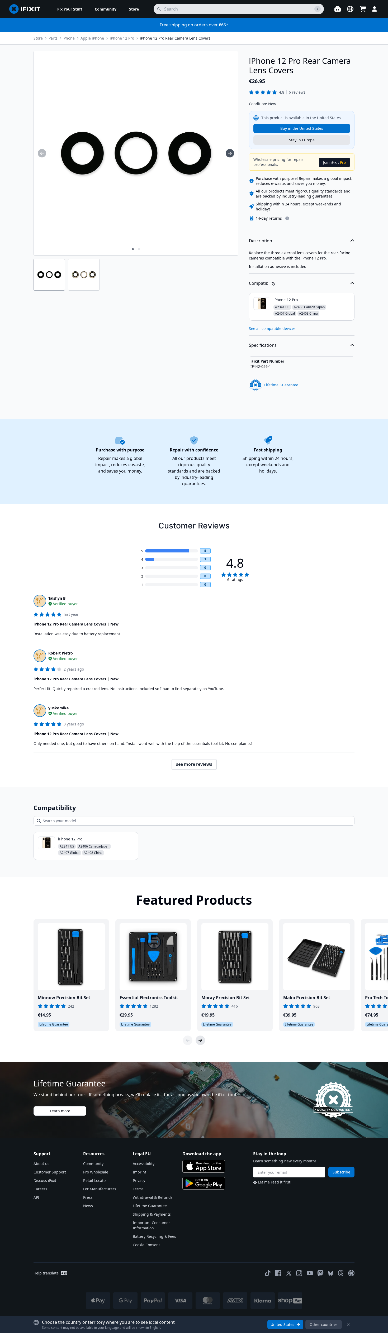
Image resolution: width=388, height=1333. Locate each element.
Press (88, 1197)
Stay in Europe (302, 139)
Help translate (46, 1273)
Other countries (324, 1324)
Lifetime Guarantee (150, 1205)
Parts (53, 38)
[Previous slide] (187, 1040)
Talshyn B (56, 598)
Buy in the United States (301, 128)
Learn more (60, 1110)
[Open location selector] (350, 9)
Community (93, 1163)
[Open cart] (363, 9)
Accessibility (143, 1163)
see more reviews (194, 764)
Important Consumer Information (151, 1225)
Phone (69, 38)
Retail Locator (95, 1180)
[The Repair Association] (351, 1273)
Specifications (263, 345)
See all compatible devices (272, 328)
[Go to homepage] (27, 9)
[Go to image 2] (139, 249)
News (88, 1205)
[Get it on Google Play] (203, 1183)
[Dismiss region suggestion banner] (348, 1324)
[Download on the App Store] (203, 1166)
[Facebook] (278, 1273)
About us (41, 1163)
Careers (40, 1188)
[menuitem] (69, 9)
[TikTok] (267, 1273)
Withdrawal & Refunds (153, 1197)
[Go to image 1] (133, 249)
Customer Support (50, 1172)
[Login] (374, 9)
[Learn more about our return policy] (287, 218)
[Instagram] (299, 1273)
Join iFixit (334, 162)
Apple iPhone (92, 38)
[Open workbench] (337, 9)
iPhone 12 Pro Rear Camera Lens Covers (175, 38)
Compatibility (262, 283)
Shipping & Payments (152, 1214)
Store (38, 38)
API (36, 1197)
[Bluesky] (330, 1273)
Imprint (139, 1172)
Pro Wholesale (95, 1172)
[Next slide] (200, 1040)
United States (282, 1324)
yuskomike (58, 707)
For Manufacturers (99, 1188)
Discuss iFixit (45, 1180)
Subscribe (341, 1172)
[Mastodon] (320, 1273)
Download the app (201, 1154)
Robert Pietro (60, 653)
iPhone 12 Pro (122, 38)
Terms (138, 1188)
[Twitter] (289, 1273)
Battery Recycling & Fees (154, 1236)
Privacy (139, 1180)
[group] (42, 153)
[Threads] (341, 1273)
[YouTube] (310, 1273)
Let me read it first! (274, 1182)
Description (260, 241)
